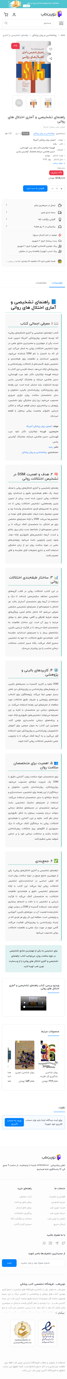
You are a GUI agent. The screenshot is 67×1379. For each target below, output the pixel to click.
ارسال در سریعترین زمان (44, 205)
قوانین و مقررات (57, 1196)
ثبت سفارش (26, 1196)
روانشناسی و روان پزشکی (44, 35)
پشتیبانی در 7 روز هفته (44, 226)
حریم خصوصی (58, 1202)
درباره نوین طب (57, 1213)
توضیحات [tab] (57, 283)
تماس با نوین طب (56, 1218)
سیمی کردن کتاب (23, 1224)
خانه (63, 35)
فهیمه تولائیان (48, 147)
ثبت (9, 1263)
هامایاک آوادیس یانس (26, 151)
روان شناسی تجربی (24, 1072)
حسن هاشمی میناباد (46, 151)
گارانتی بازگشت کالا (46, 219)
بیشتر (61, 1313)
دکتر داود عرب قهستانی (30, 147)
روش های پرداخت (23, 1202)
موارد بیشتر (58, 163)
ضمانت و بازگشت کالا (21, 1218)
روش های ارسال (24, 1207)
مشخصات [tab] (41, 283)
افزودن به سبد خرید (35, 188)
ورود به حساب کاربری (14, 1122)
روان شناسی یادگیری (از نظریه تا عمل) (49, 1074)
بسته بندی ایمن (48, 212)
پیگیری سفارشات (23, 1213)
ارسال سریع (59, 1224)
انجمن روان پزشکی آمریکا (44, 140)
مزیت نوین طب (57, 1207)
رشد (55, 143)
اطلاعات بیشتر (14, 261)
